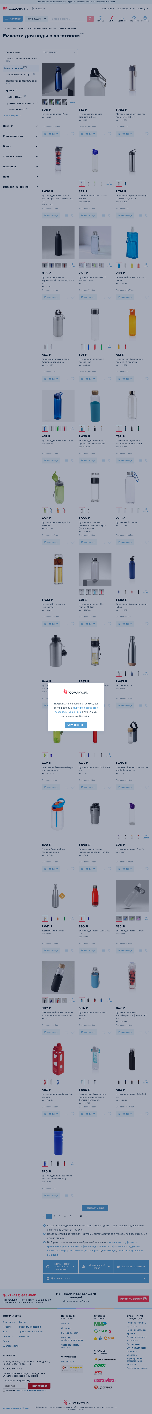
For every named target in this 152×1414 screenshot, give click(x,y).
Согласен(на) (75, 724)
